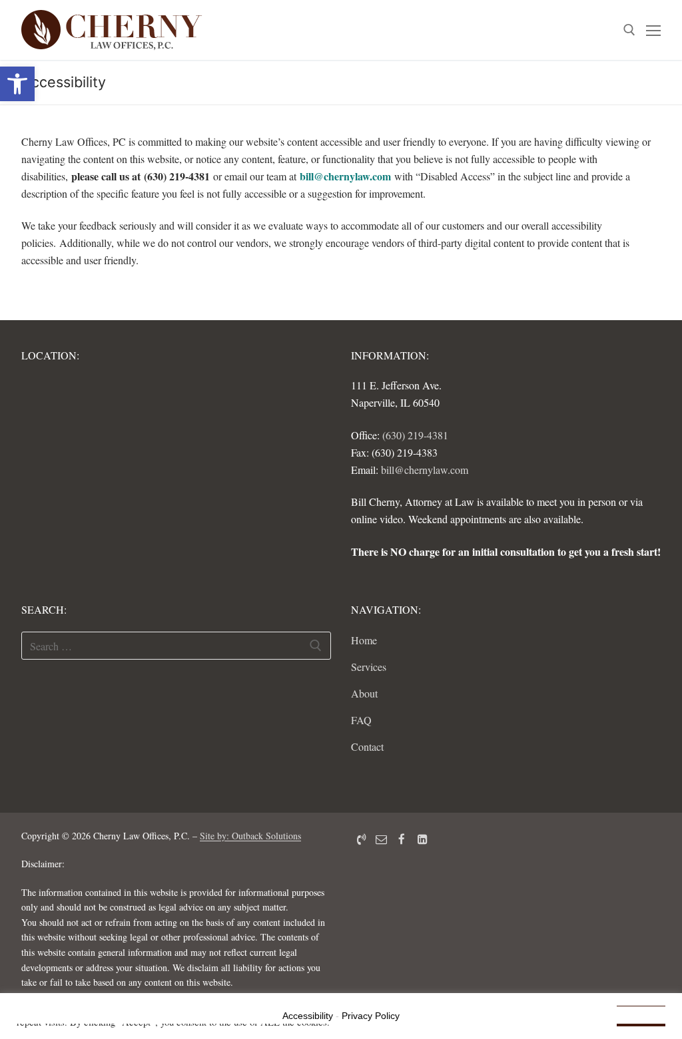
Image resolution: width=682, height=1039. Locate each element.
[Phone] (361, 839)
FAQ (361, 720)
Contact (367, 746)
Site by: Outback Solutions (250, 835)
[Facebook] (402, 839)
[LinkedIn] (422, 839)
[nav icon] (653, 30)
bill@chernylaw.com (345, 176)
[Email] (382, 839)
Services (368, 667)
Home (364, 640)
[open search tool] (629, 30)
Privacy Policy (371, 1015)
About (364, 693)
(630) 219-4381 (415, 435)
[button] (17, 84)
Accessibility (307, 1015)
